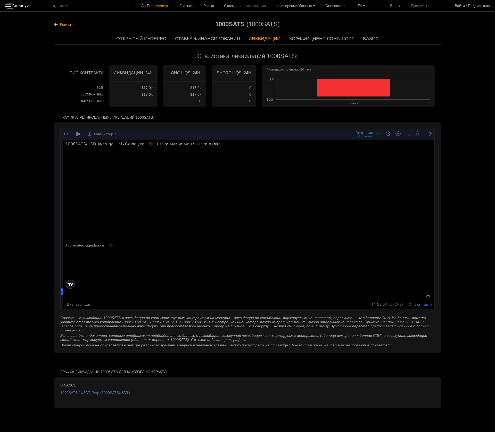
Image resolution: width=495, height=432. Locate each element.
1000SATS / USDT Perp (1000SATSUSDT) (95, 393)
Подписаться (479, 6)
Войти (460, 6)
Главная (186, 6)
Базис (371, 38)
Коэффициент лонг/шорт (321, 38)
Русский (417, 6)
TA (360, 6)
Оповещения (336, 6)
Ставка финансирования (207, 38)
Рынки (208, 6)
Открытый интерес (141, 38)
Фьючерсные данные (294, 6)
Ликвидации (264, 38)
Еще (394, 6)
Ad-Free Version (154, 6)
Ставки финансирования (245, 6)
